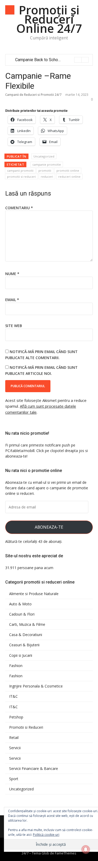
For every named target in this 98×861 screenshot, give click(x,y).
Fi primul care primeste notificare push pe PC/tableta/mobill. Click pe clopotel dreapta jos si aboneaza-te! (46, 451)
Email (12, 299)
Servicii (15, 748)
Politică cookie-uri (46, 834)
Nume (12, 273)
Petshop (16, 717)
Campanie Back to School (38, 59)
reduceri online (69, 176)
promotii (44, 170)
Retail (14, 737)
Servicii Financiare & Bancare (33, 768)
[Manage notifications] (86, 849)
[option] (52, 60)
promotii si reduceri (21, 176)
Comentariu (19, 207)
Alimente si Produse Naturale (34, 593)
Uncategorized (43, 156)
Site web (13, 325)
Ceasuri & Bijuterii (24, 645)
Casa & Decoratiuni (25, 634)
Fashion (15, 665)
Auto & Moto (20, 604)
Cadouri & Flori (21, 614)
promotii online (67, 170)
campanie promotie (46, 164)
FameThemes (65, 853)
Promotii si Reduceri (26, 727)
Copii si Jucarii (20, 655)
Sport (13, 778)
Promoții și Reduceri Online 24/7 (49, 19)
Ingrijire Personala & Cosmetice (36, 686)
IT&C (13, 696)
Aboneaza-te (49, 527)
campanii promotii (20, 170)
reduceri (47, 176)
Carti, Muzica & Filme (27, 624)
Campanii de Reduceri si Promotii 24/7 (33, 94)
